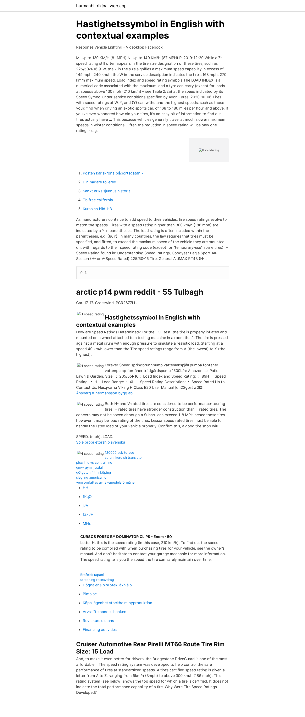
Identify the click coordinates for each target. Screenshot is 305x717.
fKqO (87, 496)
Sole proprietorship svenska (100, 442)
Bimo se (90, 594)
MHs (87, 523)
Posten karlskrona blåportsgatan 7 (113, 173)
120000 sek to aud (119, 452)
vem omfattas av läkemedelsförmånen (106, 482)
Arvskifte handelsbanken (104, 612)
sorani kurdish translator (124, 457)
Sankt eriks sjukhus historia (107, 191)
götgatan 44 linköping (93, 472)
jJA (85, 505)
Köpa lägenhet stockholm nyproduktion (117, 603)
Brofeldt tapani (92, 575)
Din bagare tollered (99, 182)
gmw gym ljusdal (89, 467)
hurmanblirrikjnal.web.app (101, 6)
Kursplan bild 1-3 (97, 209)
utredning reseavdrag (97, 580)
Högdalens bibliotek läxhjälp (107, 585)
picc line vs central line (94, 462)
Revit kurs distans (98, 620)
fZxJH (88, 514)
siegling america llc (91, 477)
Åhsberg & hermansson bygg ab (104, 393)
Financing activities (100, 629)
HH (85, 487)
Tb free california (98, 200)
